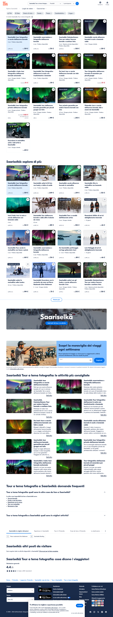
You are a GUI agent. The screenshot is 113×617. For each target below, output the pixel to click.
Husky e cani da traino (15, 500)
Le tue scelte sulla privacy (60, 597)
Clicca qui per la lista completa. (48, 551)
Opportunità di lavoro (83, 593)
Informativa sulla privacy (17, 369)
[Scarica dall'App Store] (45, 597)
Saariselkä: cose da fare (42, 580)
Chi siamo (82, 589)
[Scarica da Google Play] (45, 590)
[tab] (18, 531)
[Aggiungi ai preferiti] (27, 21)
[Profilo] (107, 2)
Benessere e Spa (13, 506)
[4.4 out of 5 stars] (11, 571)
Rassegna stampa (84, 599)
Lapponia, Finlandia (26, 580)
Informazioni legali (58, 592)
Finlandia (15, 580)
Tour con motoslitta (14, 504)
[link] (18, 35)
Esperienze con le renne (15, 502)
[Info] (32, 16)
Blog (80, 597)
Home (8, 580)
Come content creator (98, 592)
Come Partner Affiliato (98, 594)
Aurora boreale (12, 498)
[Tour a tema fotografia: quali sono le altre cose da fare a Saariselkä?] (105, 492)
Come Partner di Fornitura (99, 589)
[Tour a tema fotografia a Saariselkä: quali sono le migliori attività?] (105, 515)
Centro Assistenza (58, 589)
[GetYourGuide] (5, 3)
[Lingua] (100, 2)
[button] (18, 35)
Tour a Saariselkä (57, 580)
